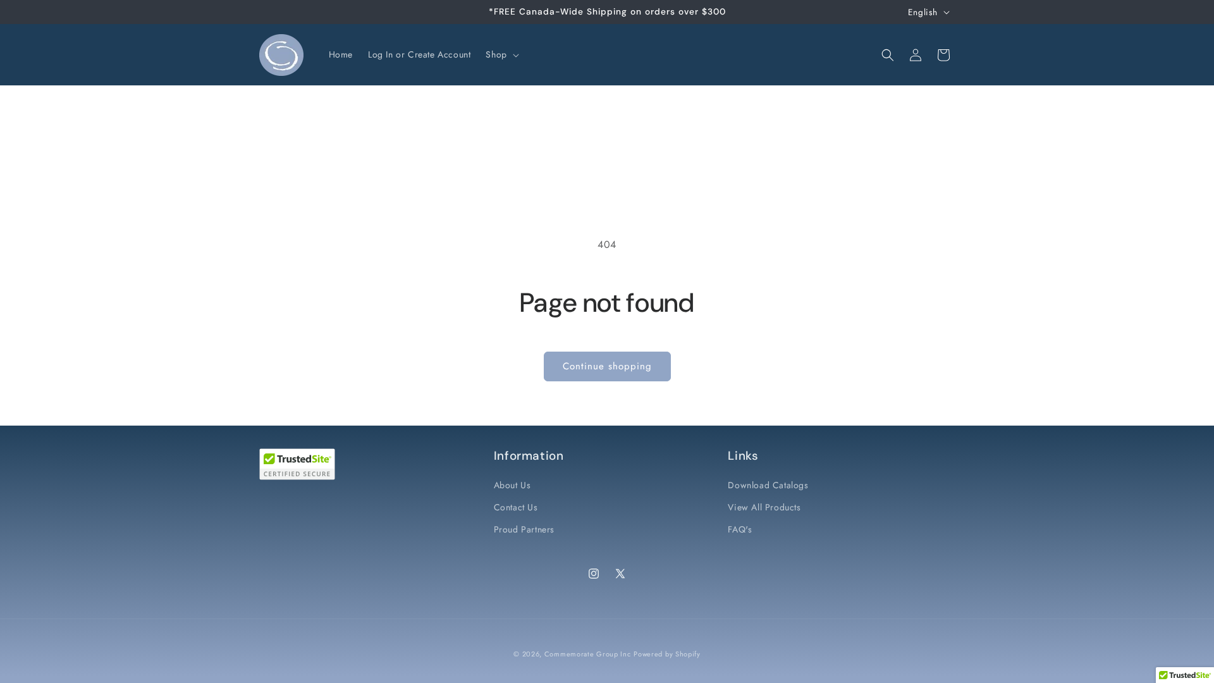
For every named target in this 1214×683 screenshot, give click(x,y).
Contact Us (516, 507)
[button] (501, 54)
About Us (512, 485)
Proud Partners (524, 529)
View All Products (764, 507)
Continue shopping (607, 366)
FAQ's (740, 529)
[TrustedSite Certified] (297, 464)
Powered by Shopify (667, 654)
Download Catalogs (768, 485)
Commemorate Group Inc (587, 654)
